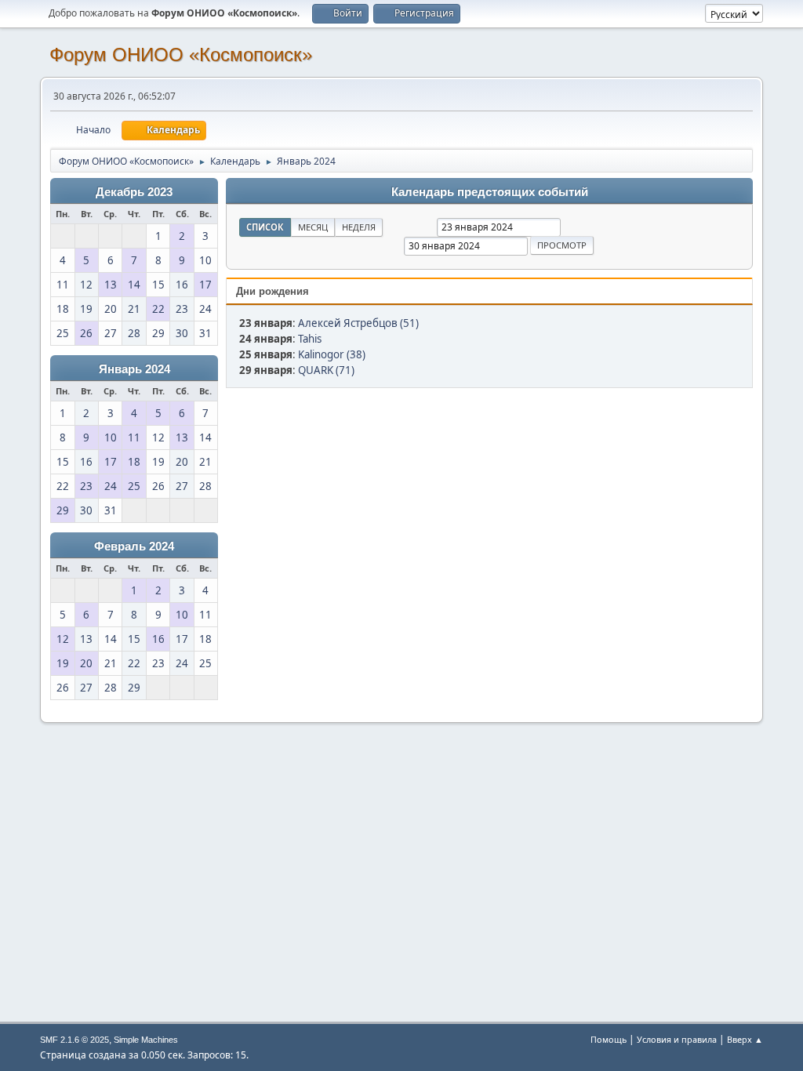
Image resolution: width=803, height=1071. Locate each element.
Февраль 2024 (134, 546)
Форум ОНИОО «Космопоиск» (180, 54)
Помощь (608, 1039)
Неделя (359, 227)
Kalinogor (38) (331, 354)
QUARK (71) (326, 370)
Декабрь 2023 (134, 192)
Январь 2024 (134, 369)
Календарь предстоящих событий (489, 192)
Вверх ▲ (745, 1039)
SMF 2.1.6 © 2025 (74, 1039)
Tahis (310, 339)
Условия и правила (677, 1039)
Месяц (313, 227)
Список (265, 227)
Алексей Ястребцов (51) (358, 323)
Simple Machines (146, 1039)
